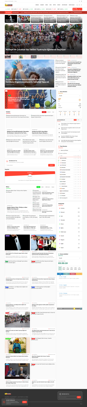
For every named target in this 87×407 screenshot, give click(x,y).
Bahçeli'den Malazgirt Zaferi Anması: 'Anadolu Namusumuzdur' (41, 357)
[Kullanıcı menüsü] (79, 5)
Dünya (46, 4)
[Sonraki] (52, 73)
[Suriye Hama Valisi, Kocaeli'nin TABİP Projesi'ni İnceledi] (47, 56)
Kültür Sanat (64, 4)
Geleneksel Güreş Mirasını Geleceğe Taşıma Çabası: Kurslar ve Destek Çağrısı (17, 279)
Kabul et (24, 402)
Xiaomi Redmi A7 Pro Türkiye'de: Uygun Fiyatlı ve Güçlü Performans (16, 254)
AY (81, 119)
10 (6, 107)
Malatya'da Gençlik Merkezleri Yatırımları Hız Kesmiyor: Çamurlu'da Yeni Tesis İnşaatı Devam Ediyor (29, 12)
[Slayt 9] (32, 86)
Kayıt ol (51, 165)
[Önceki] (7, 73)
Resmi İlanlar (71, 4)
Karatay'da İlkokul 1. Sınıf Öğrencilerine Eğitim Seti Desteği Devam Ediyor (16, 305)
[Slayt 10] (33, 86)
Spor (50, 4)
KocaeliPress (9, 251)
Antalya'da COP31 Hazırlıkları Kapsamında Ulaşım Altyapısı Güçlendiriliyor (43, 279)
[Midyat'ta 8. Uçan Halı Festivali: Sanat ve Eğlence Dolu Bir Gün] (40, 56)
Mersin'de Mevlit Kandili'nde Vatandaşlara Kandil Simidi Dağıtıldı (70, 132)
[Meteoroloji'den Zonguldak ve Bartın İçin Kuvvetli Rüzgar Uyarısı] (73, 56)
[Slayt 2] (26, 86)
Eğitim (54, 4)
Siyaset (58, 4)
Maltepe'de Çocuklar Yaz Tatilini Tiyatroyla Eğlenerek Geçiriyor (16, 331)
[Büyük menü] (81, 5)
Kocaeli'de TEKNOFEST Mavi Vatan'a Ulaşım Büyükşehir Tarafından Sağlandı (69, 137)
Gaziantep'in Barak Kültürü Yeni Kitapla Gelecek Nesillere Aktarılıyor (17, 357)
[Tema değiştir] (79, 1)
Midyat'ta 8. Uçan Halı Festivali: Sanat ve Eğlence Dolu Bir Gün (43, 382)
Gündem (37, 4)
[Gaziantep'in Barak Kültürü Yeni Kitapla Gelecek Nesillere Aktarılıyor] (21, 56)
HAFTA (78, 119)
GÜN (75, 119)
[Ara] (77, 5)
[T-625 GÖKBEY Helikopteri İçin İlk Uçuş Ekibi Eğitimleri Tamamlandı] (60, 56)
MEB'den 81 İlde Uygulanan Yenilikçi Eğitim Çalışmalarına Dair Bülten (43, 305)
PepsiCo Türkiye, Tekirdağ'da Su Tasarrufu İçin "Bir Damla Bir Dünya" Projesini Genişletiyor (19, 99)
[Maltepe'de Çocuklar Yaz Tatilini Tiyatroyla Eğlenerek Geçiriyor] (8, 56)
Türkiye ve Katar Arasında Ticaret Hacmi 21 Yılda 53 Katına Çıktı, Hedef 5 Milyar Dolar (17, 382)
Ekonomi (42, 4)
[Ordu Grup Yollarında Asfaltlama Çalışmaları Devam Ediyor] (66, 56)
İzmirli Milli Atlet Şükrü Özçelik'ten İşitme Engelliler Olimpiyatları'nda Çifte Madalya (71, 141)
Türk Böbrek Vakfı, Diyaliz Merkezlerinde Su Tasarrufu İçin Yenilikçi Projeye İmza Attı (43, 331)
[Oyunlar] (81, 1)
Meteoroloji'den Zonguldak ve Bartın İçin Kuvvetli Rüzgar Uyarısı (70, 128)
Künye (16, 1)
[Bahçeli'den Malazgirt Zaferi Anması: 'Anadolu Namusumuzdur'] (27, 56)
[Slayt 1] (25, 86)
